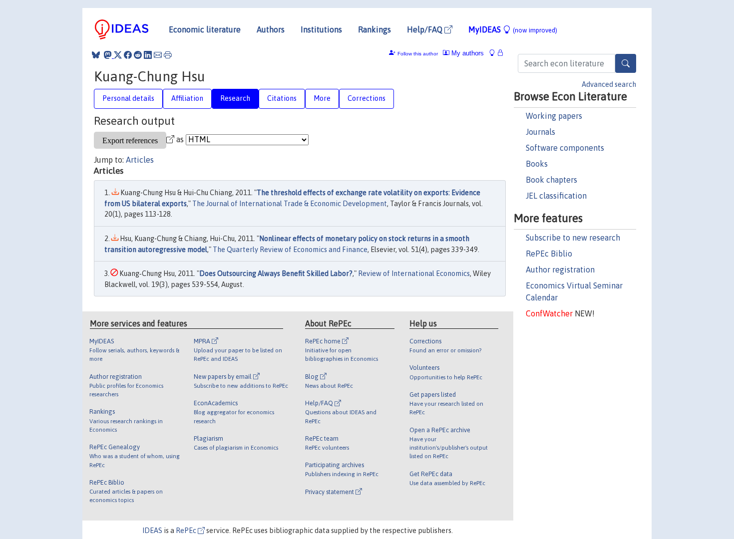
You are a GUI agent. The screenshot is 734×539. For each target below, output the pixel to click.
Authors (271, 29)
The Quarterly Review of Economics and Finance (290, 250)
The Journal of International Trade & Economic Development (289, 204)
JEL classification (556, 195)
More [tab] (322, 98)
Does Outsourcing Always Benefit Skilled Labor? (276, 273)
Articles (140, 159)
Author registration (560, 269)
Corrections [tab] (366, 98)
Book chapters (551, 179)
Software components (565, 147)
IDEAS (152, 531)
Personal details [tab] (128, 98)
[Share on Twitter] (118, 54)
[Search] (625, 63)
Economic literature (205, 29)
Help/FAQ (425, 29)
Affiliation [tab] (187, 98)
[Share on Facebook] (128, 54)
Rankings (374, 29)
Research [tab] (235, 98)
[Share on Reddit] (138, 54)
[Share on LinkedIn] (148, 54)
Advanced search (609, 84)
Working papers (554, 115)
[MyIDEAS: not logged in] (495, 53)
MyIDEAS (512, 29)
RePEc (187, 531)
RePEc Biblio (549, 253)
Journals (540, 131)
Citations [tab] (282, 98)
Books (537, 163)
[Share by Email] (158, 54)
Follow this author (417, 53)
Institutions (321, 29)
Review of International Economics (414, 273)
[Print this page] (168, 54)
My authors (466, 53)
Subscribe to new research (573, 237)
